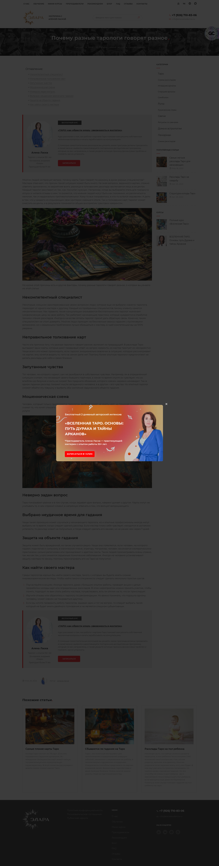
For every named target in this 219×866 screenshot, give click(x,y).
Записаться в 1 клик (80, 454)
